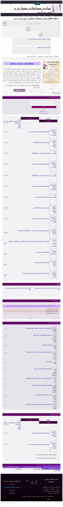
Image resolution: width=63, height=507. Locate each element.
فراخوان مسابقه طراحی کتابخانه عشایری (42, 385)
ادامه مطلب (18, 90)
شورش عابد (49, 361)
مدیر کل (53, 85)
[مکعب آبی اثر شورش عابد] (18, 469)
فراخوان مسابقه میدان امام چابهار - (11, 122)
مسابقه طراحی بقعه (19, 85)
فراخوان (50, 496)
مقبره (34, 87)
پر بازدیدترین (30, 118)
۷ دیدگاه (5, 243)
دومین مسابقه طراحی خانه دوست (43, 394)
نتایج (46, 496)
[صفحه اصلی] (56, 15)
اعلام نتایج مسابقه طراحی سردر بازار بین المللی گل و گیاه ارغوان (33, 230)
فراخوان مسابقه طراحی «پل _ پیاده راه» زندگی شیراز (39, 352)
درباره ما (43, 3)
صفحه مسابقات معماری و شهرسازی (11, 488)
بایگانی (23, 15)
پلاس (35, 490)
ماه (30, 419)
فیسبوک (30, 487)
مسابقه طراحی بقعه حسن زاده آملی (21, 63)
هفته (48, 422)
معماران (39, 15)
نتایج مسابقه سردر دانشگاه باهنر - (26, 142)
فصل (48, 419)
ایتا (24, 487)
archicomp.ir (36, 501)
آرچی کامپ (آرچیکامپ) (52, 313)
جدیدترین (48, 118)
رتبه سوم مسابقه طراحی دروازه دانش (42, 335)
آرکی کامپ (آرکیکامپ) (52, 308)
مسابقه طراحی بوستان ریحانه (42, 262)
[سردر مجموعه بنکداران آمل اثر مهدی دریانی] (37, 469)
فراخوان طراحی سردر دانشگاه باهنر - (26, 153)
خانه (56, 3)
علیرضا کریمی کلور (47, 344)
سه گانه (28, 15)
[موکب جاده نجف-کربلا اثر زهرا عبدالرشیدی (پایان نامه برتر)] (50, 470)
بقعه (33, 85)
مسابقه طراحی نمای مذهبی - (26, 197)
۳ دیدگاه (5, 275)
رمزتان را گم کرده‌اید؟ (44, 113)
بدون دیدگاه (52, 88)
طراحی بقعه (28, 85)
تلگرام (37, 3)
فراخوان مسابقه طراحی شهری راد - (26, 163)
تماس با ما (50, 3)
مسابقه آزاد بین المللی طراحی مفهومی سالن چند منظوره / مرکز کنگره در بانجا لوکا (29, 241)
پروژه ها (45, 15)
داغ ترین (48, 121)
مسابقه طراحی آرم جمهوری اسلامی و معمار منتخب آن (36, 273)
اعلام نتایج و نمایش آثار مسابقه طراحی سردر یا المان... (38, 404)
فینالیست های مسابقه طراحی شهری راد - (26, 131)
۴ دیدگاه (5, 253)
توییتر (27, 487)
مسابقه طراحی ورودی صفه (42, 252)
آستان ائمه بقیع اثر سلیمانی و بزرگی (43, 368)
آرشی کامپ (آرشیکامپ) (52, 311)
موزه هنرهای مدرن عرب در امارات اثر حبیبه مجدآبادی (39, 378)
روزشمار (33, 15)
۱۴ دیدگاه (5, 232)
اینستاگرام (32, 487)
